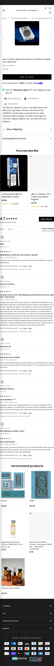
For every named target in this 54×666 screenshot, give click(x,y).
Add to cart (27, 77)
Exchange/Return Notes (14, 138)
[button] (27, 33)
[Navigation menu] (4, 10)
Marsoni (6, 66)
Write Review (46, 219)
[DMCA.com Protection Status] (19, 658)
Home (4, 18)
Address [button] (27, 628)
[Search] (50, 8)
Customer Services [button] (27, 620)
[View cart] (50, 12)
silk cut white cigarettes (19, 18)
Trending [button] (27, 605)
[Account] (45, 8)
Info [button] (27, 613)
